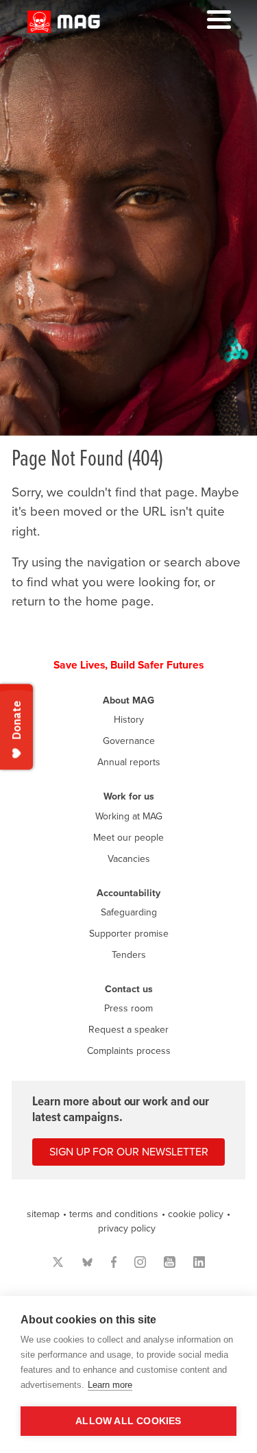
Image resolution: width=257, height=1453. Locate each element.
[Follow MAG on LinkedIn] (199, 1262)
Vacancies (129, 859)
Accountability (128, 893)
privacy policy (127, 1228)
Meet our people (128, 837)
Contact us (129, 989)
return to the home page (81, 601)
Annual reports (128, 762)
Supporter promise (129, 933)
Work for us (128, 796)
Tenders (129, 955)
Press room (128, 1008)
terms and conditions (113, 1214)
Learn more (110, 1385)
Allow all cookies (128, 1421)
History (129, 719)
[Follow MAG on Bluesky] (87, 1262)
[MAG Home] (63, 29)
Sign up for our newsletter (128, 1152)
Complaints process (129, 1051)
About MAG (128, 700)
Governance (129, 741)
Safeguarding (129, 912)
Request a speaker (128, 1029)
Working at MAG (128, 816)
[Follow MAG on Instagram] (140, 1262)
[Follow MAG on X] (58, 1262)
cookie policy (195, 1214)
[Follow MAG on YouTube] (169, 1262)
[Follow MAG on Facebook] (114, 1262)
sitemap (43, 1214)
